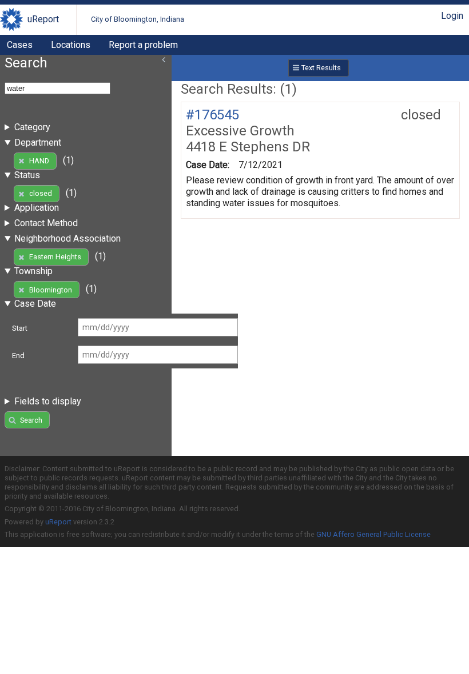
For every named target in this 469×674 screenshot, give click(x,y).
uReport (43, 19)
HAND (39, 161)
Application (36, 207)
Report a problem (143, 44)
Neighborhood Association (67, 238)
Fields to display (47, 401)
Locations (70, 44)
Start (19, 328)
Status (27, 175)
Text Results (321, 67)
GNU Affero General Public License (373, 534)
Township (33, 271)
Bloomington (50, 290)
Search (31, 420)
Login (452, 15)
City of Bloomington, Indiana (137, 19)
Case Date (35, 303)
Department (37, 142)
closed (40, 193)
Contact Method (46, 223)
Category (32, 127)
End (18, 355)
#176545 (212, 115)
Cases (20, 44)
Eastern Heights (55, 256)
